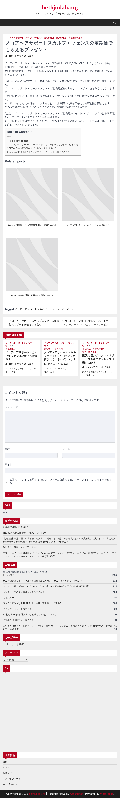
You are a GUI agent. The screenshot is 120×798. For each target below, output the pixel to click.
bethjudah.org (60, 8)
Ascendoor (76, 793)
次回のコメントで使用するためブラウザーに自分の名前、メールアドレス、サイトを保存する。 (61, 481)
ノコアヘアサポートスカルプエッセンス (23, 37)
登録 (5, 761)
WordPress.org (10, 784)
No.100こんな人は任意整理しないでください (25, 532)
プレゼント (67, 309)
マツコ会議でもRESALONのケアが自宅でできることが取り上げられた (43, 144)
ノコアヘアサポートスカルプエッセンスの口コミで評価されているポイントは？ (60, 356)
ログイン (7, 767)
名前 (7, 449)
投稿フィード (9, 773)
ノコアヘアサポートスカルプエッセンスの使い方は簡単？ (21, 356)
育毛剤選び (10, 349)
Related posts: (21, 140)
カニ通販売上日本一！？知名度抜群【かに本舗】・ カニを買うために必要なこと (42, 580)
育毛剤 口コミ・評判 (53, 349)
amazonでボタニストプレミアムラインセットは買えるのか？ (39, 152)
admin (49, 364)
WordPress (106, 793)
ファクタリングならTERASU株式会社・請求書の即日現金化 (32, 603)
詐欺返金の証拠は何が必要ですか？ (20, 547)
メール (66, 449)
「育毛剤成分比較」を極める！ (18, 620)
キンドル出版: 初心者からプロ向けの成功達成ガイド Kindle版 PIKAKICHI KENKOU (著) (46, 586)
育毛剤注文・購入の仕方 (55, 37)
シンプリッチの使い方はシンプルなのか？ (24, 592)
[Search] (114, 23)
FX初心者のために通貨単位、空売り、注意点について (29, 614)
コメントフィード (12, 778)
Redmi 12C (8, 575)
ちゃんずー (8, 597)
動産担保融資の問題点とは (16, 527)
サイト (8, 464)
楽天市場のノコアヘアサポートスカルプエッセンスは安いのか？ (98, 359)
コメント (11, 407)
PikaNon (12, 56)
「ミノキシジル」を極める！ (17, 609)
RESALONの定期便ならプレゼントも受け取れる (33, 148)
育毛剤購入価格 (75, 37)
